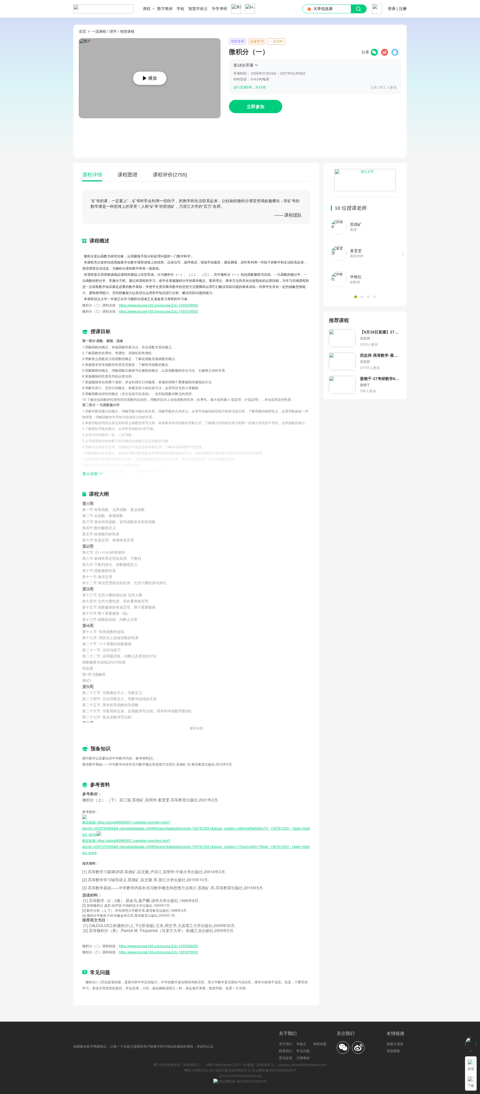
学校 (180, 8)
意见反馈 (285, 1058)
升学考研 (219, 8)
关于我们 (285, 1044)
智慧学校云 (198, 8)
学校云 (301, 1044)
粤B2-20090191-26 (199, 1070)
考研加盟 (319, 1044)
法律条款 (303, 1058)
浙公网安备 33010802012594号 (242, 1081)
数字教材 (165, 8)
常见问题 (303, 1051)
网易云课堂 (395, 1044)
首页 (82, 31)
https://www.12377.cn (230, 1065)
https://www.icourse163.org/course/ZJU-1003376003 (158, 311)
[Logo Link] (103, 7)
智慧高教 (393, 1051)
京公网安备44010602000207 (274, 1070)
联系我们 (285, 1051)
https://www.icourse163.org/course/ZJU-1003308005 (158, 305)
